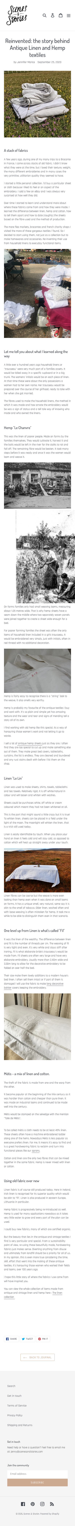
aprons (36, 1150)
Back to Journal (40, 1357)
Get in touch (14, 1396)
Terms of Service (17, 1406)
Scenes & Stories (31, 1513)
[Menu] (69, 15)
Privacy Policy (14, 1415)
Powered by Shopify (49, 1513)
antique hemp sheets (29, 743)
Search (11, 1386)
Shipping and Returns (19, 1425)
